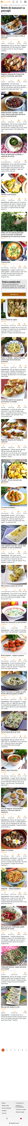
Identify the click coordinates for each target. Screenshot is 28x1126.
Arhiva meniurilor (6, 1108)
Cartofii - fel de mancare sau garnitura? (11, 481)
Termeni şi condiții (21, 1109)
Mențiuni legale (20, 1112)
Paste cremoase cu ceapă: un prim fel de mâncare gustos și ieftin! (13, 693)
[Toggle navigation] (25, 2)
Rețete (3, 1103)
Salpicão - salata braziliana (11, 889)
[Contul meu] (17, 2)
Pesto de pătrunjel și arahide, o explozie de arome (12, 155)
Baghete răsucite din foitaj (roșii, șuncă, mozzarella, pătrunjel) (12, 75)
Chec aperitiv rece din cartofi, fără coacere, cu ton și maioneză (13, 546)
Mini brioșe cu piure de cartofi (12, 586)
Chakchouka (5, 262)
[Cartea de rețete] (13, 2)
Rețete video (5, 1105)
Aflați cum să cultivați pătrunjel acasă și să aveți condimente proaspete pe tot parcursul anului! (13, 234)
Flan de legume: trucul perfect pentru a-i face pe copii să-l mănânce (12, 810)
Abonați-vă (14, 294)
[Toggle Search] (21, 2)
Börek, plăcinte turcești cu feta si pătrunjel (13, 37)
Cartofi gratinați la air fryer (10, 732)
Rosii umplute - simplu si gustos (12, 655)
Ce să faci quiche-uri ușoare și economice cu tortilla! (12, 401)
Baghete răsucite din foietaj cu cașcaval (12, 441)
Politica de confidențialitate (19, 1106)
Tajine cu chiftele (7, 850)
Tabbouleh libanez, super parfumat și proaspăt (13, 968)
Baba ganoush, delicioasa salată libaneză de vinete (12, 928)
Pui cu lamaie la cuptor (9, 320)
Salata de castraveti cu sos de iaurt (13, 622)
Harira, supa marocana (9, 770)
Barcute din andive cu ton (10, 1007)
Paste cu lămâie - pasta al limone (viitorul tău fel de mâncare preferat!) (13, 359)
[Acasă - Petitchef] (2, 5)
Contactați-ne (19, 1103)
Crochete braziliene (8, 507)
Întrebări (4, 1110)
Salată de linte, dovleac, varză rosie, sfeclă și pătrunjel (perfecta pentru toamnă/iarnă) (13, 114)
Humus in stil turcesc (8, 194)
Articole (4, 1113)
